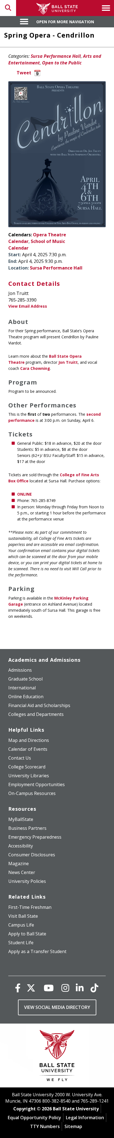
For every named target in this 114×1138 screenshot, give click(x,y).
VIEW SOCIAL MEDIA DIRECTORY (57, 1007)
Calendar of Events (27, 749)
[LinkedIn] (80, 988)
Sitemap (73, 1126)
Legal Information (85, 1118)
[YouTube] (49, 988)
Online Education (25, 697)
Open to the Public (62, 63)
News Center (21, 872)
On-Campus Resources (32, 793)
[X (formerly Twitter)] (31, 988)
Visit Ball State (23, 916)
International (22, 688)
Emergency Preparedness (34, 837)
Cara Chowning (35, 368)
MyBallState (20, 819)
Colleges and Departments (36, 714)
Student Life (20, 943)
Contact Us (19, 758)
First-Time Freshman (29, 907)
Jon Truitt (68, 362)
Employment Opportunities (36, 784)
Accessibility (20, 846)
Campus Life (21, 925)
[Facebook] (17, 988)
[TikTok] (94, 988)
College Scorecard (26, 767)
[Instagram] (65, 988)
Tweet (24, 73)
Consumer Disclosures (31, 855)
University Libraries (28, 776)
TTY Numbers (45, 1126)
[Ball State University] (57, 1057)
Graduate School (25, 679)
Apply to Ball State (27, 934)
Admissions (20, 670)
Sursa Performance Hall (56, 56)
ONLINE (24, 494)
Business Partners (27, 828)
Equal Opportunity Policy (34, 1118)
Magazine (18, 863)
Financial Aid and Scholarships (39, 705)
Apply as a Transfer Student (37, 951)
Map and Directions (28, 740)
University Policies (27, 881)
